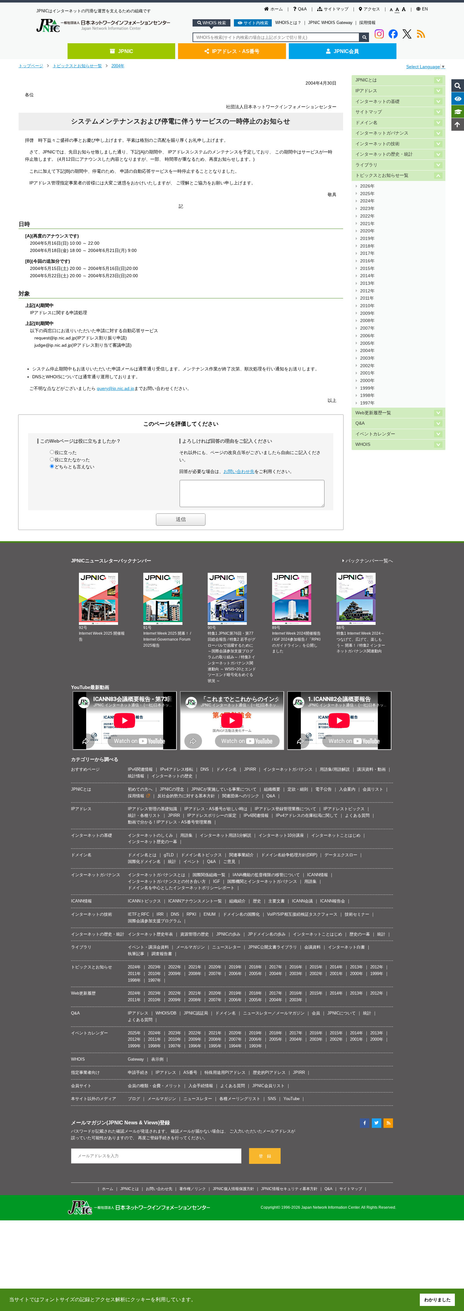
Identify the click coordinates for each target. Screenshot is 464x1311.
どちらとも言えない (74, 466)
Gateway (136, 1059)
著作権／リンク (192, 1189)
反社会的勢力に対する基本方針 (186, 795)
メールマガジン (190, 947)
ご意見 (229, 861)
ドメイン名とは (142, 855)
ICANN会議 (302, 901)
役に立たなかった (72, 459)
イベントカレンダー (375, 434)
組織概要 (272, 789)
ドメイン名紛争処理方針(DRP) (289, 855)
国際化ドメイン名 (144, 861)
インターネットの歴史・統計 (384, 154)
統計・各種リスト (144, 815)
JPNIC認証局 (196, 1013)
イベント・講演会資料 (148, 947)
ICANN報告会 (332, 901)
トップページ (31, 65)
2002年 (367, 365)
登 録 (265, 1156)
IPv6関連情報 (140, 769)
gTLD (169, 855)
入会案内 (347, 789)
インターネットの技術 (377, 143)
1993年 (255, 1046)
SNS (272, 1098)
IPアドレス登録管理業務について (285, 808)
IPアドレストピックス (344, 808)
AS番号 (190, 1072)
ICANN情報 (317, 874)
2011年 (367, 298)
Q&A (302, 9)
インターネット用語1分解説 (225, 835)
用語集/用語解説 (335, 769)
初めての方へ (140, 789)
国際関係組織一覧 (209, 874)
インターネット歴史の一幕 (152, 841)
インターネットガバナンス (381, 133)
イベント (191, 861)
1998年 (367, 395)
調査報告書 (162, 953)
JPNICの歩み (228, 934)
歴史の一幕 (359, 934)
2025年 (367, 193)
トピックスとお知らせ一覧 (77, 65)
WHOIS (362, 444)
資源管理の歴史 (194, 934)
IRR (160, 914)
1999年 (367, 388)
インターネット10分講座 (281, 835)
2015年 (367, 268)
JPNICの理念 (172, 789)
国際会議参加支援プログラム (154, 921)
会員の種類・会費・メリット (154, 1085)
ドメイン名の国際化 (241, 914)
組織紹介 (237, 901)
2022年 (367, 216)
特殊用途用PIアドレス (225, 1072)
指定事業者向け (85, 1072)
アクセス (372, 9)
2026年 (367, 186)
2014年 (367, 275)
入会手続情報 (200, 1085)
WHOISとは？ (288, 22)
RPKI (191, 914)
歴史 (257, 901)
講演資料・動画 (371, 769)
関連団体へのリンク (240, 795)
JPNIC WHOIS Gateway (330, 22)
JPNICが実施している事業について (224, 789)
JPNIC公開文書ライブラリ (272, 947)
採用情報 (367, 22)
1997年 (367, 403)
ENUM (210, 914)
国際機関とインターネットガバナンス (262, 881)
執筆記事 (136, 953)
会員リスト (373, 789)
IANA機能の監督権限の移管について (266, 874)
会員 (316, 1013)
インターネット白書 (346, 947)
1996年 (194, 1046)
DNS (204, 769)
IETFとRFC (138, 914)
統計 (172, 861)
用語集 (186, 835)
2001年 (367, 373)
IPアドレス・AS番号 (235, 51)
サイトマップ (336, 9)
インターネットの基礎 (377, 101)
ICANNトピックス (144, 901)
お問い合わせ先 (238, 471)
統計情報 (136, 776)
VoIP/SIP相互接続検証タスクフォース (302, 914)
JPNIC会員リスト (268, 1085)
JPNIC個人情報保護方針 (233, 1189)
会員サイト (81, 1085)
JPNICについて (341, 1013)
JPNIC (125, 51)
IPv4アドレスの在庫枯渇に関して (307, 815)
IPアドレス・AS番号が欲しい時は (215, 808)
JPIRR (250, 769)
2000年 (367, 380)
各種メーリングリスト (239, 1098)
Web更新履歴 (83, 993)
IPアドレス (366, 90)
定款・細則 (298, 789)
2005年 (367, 343)
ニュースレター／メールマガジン (274, 1013)
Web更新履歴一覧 (373, 412)
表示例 (157, 1059)
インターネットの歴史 (172, 776)
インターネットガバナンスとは (156, 874)
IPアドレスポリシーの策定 (211, 815)
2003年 (367, 358)
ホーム (277, 9)
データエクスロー (340, 855)
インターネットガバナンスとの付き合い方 (167, 881)
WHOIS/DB (166, 1013)
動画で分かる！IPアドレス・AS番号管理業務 (169, 822)
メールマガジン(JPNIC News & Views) (115, 1122)
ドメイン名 (366, 122)
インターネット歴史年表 (150, 934)
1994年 (235, 1046)
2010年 (367, 305)
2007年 (367, 328)
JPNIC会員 (346, 51)
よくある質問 (357, 815)
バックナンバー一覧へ (369, 561)
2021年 (367, 223)
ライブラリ (366, 165)
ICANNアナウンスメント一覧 (195, 901)
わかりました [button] (437, 1299)
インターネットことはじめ (335, 835)
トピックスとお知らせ (91, 967)
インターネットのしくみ (150, 835)
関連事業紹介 (241, 855)
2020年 (367, 231)
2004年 (117, 65)
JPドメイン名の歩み (267, 934)
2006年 (367, 335)
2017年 (367, 253)
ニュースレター (226, 947)
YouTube (291, 1098)
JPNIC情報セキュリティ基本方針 (289, 1189)
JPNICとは (366, 80)
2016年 (367, 261)
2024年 (367, 201)
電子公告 (323, 789)
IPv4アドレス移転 (176, 769)
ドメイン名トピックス (201, 855)
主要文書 (276, 901)
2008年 (367, 320)
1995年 (215, 1046)
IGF (216, 881)
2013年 (367, 283)
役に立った (66, 452)
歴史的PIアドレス (269, 1072)
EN (425, 9)
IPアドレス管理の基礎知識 (152, 808)
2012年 (367, 291)
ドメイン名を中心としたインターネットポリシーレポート (181, 887)
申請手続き (138, 1072)
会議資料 (312, 947)
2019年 (367, 238)
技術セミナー (357, 914)
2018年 (367, 246)
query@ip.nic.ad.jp (115, 388)
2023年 (367, 208)
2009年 (367, 313)
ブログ (134, 1098)
